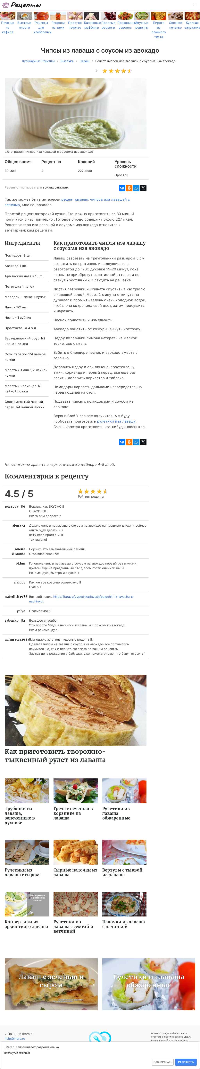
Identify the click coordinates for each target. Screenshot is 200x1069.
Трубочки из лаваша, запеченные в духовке (20, 815)
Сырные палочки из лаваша (75, 872)
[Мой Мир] (136, 188)
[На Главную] (22, 5)
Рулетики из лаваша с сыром (22, 872)
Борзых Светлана (56, 187)
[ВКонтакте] (122, 188)
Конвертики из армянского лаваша (26, 924)
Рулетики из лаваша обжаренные (116, 813)
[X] (143, 188)
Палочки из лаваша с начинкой (123, 924)
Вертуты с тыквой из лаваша (122, 872)
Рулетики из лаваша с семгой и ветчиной (74, 926)
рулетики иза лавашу (116, 421)
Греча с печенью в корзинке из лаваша (73, 813)
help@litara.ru (15, 1038)
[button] (195, 5)
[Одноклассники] (129, 188)
